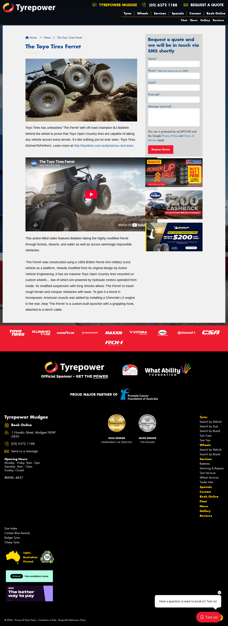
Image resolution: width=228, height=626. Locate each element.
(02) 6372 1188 (163, 5)
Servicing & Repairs (212, 468)
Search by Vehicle (211, 422)
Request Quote (161, 149)
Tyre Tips (205, 440)
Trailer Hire (206, 482)
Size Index (10, 528)
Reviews (218, 20)
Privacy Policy (170, 136)
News (194, 20)
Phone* (168, 71)
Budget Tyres (12, 538)
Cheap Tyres (11, 542)
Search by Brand (210, 431)
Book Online (216, 13)
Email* (152, 82)
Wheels (142, 13)
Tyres (127, 13)
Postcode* (154, 94)
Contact (195, 13)
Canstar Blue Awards (17, 533)
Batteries (205, 464)
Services (160, 13)
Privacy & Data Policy (25, 620)
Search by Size (209, 426)
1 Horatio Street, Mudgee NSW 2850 (33, 435)
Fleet (184, 20)
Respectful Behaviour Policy (72, 620)
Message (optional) (159, 106)
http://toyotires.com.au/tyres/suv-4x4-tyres (103, 145)
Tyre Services (208, 473)
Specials (178, 13)
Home (33, 37)
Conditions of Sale (47, 620)
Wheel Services (209, 477)
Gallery (205, 20)
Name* (152, 59)
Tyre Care (205, 435)
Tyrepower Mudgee (117, 5)
